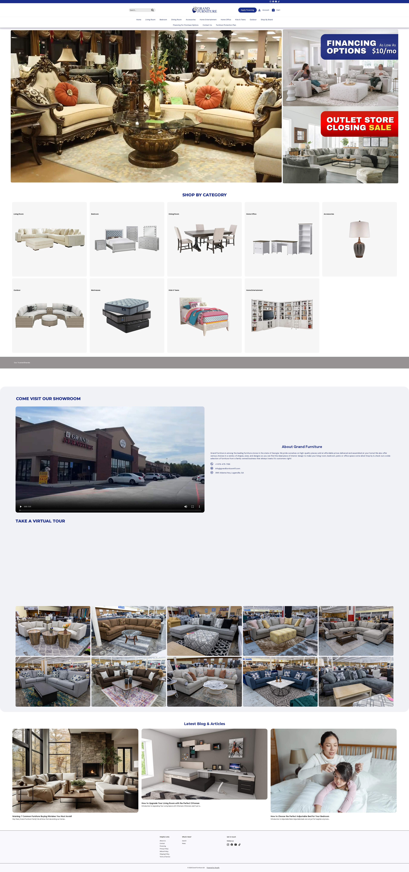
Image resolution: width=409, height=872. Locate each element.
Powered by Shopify (213, 868)
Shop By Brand (267, 20)
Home (138, 20)
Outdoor (253, 20)
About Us (163, 841)
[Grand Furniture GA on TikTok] (239, 844)
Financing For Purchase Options (185, 25)
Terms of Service (165, 857)
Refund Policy (164, 851)
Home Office (226, 20)
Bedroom (163, 20)
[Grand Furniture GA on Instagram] (228, 844)
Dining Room (176, 20)
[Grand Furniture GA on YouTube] (236, 844)
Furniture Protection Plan (226, 25)
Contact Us (207, 25)
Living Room (150, 20)
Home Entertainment (208, 20)
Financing (163, 846)
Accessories (191, 20)
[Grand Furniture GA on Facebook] (232, 844)
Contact (162, 843)
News (184, 843)
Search (184, 841)
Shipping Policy (164, 854)
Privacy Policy (164, 849)
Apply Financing (247, 10)
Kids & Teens (240, 20)
